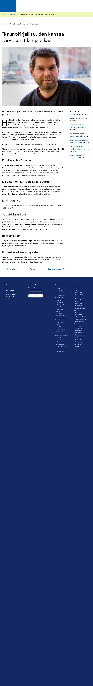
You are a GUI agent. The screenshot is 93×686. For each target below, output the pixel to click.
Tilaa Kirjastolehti (81, 317)
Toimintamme (59, 297)
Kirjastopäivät (79, 299)
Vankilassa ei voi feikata (78, 118)
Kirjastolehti (13, 14)
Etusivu (4, 14)
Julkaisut (60, 326)
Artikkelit (5, 24)
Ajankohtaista (59, 344)
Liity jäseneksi (59, 290)
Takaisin (33, 269)
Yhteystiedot (78, 324)
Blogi (58, 349)
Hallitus (59, 300)
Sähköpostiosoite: (34, 288)
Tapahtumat (78, 288)
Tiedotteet (60, 351)
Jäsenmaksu (61, 295)
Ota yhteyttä (79, 342)
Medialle (78, 339)
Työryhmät (60, 302)
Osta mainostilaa (81, 319)
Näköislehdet (79, 321)
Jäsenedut (60, 293)
